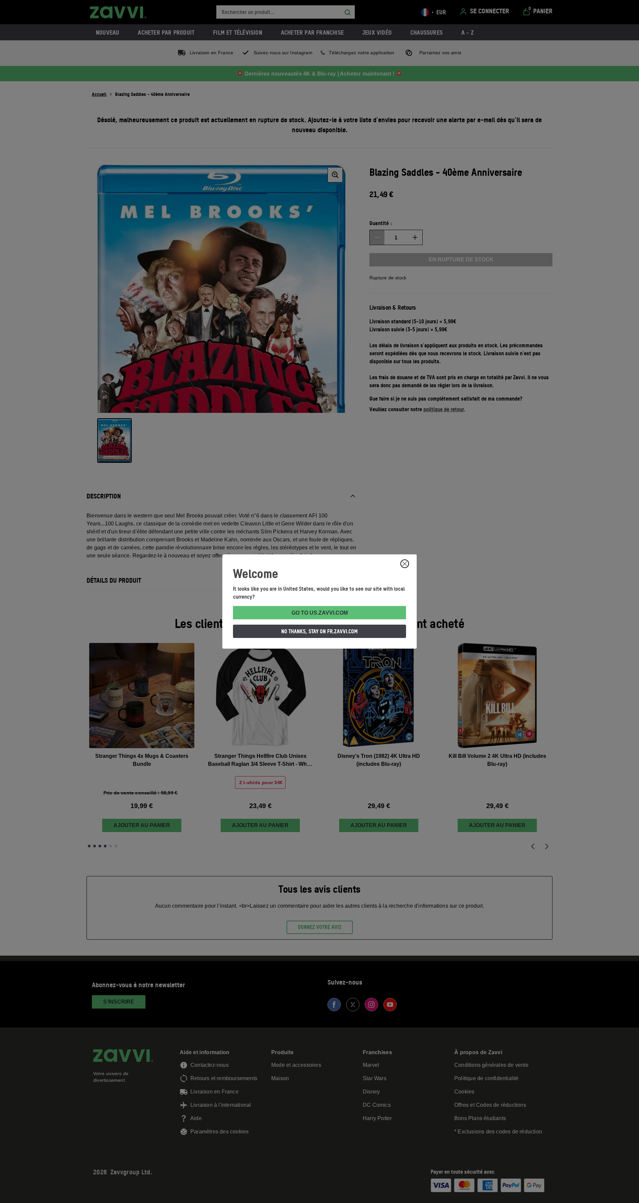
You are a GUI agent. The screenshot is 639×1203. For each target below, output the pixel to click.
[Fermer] (405, 564)
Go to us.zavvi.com (320, 613)
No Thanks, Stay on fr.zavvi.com (319, 631)
